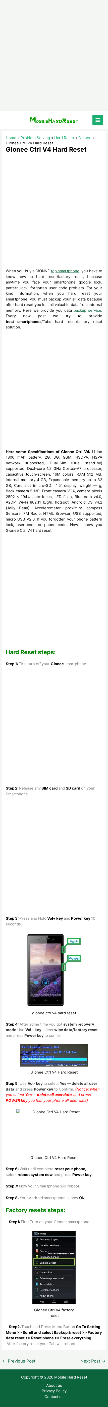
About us (54, 1385)
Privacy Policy (54, 1391)
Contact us (54, 1396)
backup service (87, 310)
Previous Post (19, 1361)
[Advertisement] (54, 55)
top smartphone (65, 271)
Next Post (92, 1361)
